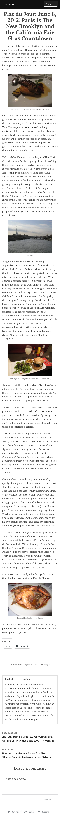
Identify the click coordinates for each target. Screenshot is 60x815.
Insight (47, 664)
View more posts (31, 719)
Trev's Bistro (8, 4)
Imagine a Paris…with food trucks (32, 265)
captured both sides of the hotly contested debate (29, 127)
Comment (47, 799)
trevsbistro (18, 664)
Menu (51, 4)
